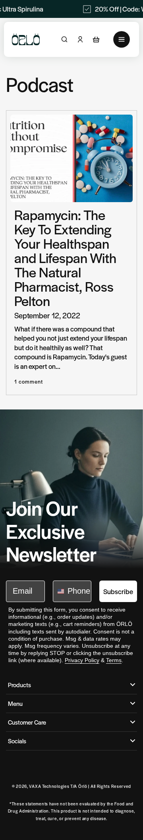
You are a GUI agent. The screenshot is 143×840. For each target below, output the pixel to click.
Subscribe (118, 591)
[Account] (80, 39)
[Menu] (121, 39)
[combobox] (58, 591)
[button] (96, 39)
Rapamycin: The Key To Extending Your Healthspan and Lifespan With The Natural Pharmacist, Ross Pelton (65, 257)
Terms (114, 660)
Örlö (82, 786)
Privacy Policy (82, 660)
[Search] (64, 39)
